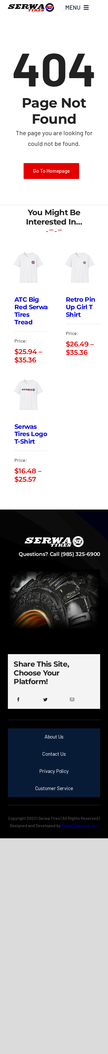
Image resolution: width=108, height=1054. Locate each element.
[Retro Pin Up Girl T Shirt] (79, 251)
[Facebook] (18, 699)
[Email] (72, 699)
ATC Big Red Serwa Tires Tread (31, 311)
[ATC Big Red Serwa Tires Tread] (28, 251)
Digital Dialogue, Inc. (80, 825)
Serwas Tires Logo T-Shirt (30, 434)
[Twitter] (45, 699)
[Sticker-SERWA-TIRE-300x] (31, 5)
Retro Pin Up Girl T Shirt (80, 307)
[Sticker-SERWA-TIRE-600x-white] (54, 538)
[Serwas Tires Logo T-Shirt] (28, 378)
